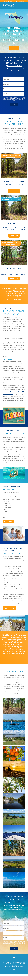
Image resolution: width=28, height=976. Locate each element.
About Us (14, 48)
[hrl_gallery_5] (14, 745)
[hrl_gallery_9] (14, 871)
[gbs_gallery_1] (14, 808)
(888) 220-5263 (14, 65)
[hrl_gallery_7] (14, 824)
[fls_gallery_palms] (14, 792)
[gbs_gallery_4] (14, 840)
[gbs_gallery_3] (14, 856)
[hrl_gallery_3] (14, 729)
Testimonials (9, 608)
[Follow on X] (17, 969)
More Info (14, 191)
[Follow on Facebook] (11, 969)
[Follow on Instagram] (14, 969)
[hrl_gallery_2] (14, 887)
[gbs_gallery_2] (14, 713)
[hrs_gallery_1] (14, 776)
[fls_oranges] (14, 761)
